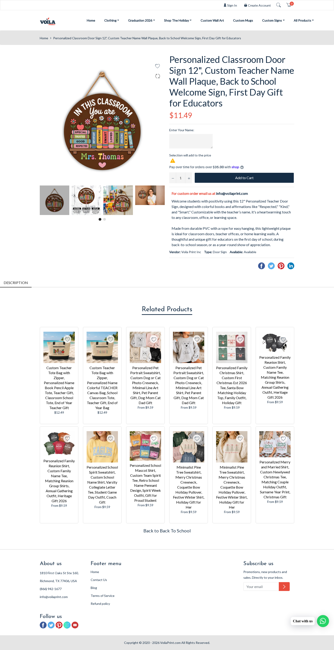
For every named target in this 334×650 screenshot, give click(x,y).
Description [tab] (16, 282)
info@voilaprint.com (232, 193)
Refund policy (100, 604)
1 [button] (100, 219)
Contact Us (99, 580)
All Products (302, 20)
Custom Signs (272, 20)
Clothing (110, 20)
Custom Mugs (243, 20)
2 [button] (104, 219)
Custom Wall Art (212, 20)
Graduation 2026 (140, 20)
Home (91, 20)
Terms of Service (103, 596)
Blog (94, 588)
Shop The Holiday (176, 20)
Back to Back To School (167, 530)
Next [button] (161, 200)
